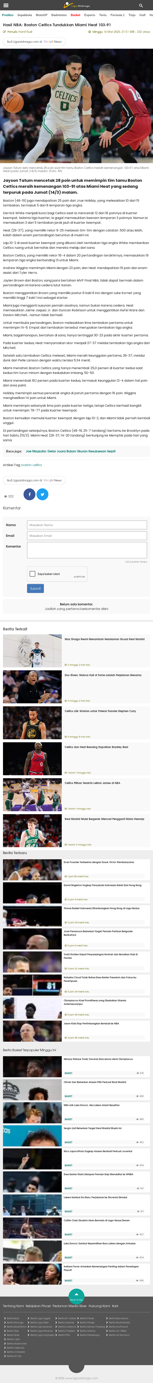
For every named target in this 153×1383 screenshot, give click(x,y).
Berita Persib (87, 1318)
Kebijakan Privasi (38, 1305)
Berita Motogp (15, 1322)
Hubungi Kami (99, 1305)
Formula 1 (118, 15)
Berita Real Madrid (119, 1322)
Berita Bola (13, 1318)
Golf (142, 15)
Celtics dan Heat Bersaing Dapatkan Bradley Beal (96, 747)
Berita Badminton (16, 1326)
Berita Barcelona (118, 1318)
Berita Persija (87, 1322)
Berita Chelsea (66, 1331)
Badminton (59, 15)
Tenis (103, 15)
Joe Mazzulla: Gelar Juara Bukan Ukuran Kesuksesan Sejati (70, 450)
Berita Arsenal (66, 1322)
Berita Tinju (13, 1331)
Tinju (131, 15)
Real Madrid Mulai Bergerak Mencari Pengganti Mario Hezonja (104, 819)
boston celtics (31, 464)
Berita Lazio (13, 1339)
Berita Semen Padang (92, 1326)
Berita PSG (64, 1335)
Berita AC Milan (118, 1331)
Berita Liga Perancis (41, 1331)
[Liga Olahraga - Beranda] (76, 5)
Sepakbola (24, 15)
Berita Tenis (13, 1335)
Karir (115, 1305)
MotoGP (41, 15)
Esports (89, 15)
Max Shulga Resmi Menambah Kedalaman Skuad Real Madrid (105, 639)
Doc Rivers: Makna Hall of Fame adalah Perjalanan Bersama (103, 675)
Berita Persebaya (90, 1335)
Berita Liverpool (67, 1326)
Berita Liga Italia (39, 1322)
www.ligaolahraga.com (81, 1378)
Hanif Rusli (25, 32)
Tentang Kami (13, 1305)
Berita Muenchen (17, 1343)
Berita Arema (87, 1331)
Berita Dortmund (118, 1326)
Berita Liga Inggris (40, 1318)
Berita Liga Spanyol (41, 1326)
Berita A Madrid (16, 1352)
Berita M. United (67, 1318)
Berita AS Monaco (119, 1335)
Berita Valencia (15, 1347)
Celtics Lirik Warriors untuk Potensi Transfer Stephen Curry (100, 711)
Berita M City (14, 1356)
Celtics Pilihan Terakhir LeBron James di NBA (92, 783)
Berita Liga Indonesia (42, 1335)
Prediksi (7, 15)
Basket (75, 15)
